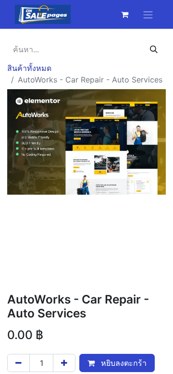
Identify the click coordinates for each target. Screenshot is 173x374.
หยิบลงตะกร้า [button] (123, 363)
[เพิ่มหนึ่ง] (64, 363)
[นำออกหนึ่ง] (18, 363)
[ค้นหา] (154, 49)
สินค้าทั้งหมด (29, 68)
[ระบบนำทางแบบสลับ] (148, 14)
